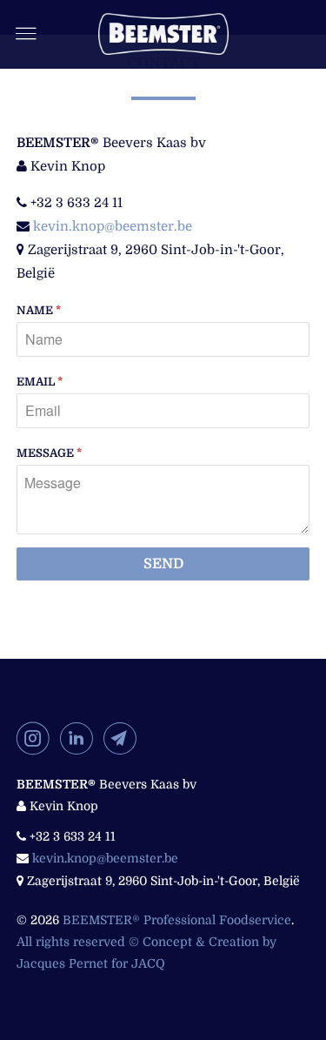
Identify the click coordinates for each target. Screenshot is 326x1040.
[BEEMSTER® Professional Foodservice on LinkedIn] (80, 738)
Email (40, 381)
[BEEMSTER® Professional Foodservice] (163, 34)
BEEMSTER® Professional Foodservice (177, 920)
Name (39, 310)
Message (49, 453)
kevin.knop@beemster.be (112, 226)
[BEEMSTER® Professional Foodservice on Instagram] (37, 738)
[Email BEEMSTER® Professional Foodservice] (123, 738)
